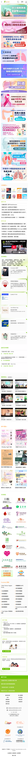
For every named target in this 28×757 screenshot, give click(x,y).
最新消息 (7, 703)
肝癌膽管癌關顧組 (20, 596)
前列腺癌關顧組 (5, 599)
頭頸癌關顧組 (19, 593)
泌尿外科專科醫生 (10, 263)
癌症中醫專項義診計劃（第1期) (8, 467)
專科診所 (4, 261)
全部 (3, 259)
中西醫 (14, 265)
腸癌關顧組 (4, 607)
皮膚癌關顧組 (5, 596)
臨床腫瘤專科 (13, 261)
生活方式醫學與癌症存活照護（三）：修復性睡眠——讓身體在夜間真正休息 (13, 358)
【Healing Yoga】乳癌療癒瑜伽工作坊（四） (11, 447)
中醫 (21, 259)
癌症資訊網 (7, 695)
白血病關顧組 (5, 591)
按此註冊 (7, 668)
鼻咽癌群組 (4, 601)
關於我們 (20, 699)
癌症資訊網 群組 (20, 611)
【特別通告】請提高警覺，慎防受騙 (9, 236)
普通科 (18, 265)
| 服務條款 (14, 753)
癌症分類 (4, 263)
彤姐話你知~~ (14, 334)
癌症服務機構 (19, 261)
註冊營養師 (11, 262)
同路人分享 (20, 262)
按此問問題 (7, 651)
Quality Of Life (14, 294)
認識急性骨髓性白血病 (20, 487)
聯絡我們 (20, 701)
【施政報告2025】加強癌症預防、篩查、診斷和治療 (13, 226)
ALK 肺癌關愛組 (5, 604)
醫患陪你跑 (13, 320)
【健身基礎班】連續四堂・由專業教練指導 (12, 628)
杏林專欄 (3, 256)
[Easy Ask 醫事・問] (19, 190)
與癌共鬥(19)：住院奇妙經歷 (8, 690)
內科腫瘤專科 (4, 262)
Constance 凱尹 (14, 268)
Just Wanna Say (14, 307)
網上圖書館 (20, 695)
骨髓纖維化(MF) (19, 585)
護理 (22, 265)
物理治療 (4, 265)
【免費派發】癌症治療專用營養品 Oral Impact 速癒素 (14, 229)
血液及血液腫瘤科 (9, 259)
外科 (8, 261)
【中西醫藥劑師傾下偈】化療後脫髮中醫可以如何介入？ (14, 212)
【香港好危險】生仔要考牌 (7, 687)
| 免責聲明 (18, 753)
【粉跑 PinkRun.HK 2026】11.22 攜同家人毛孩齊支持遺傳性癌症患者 (14, 624)
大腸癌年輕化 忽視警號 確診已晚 (9, 680)
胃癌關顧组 (4, 593)
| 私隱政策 (9, 753)
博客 (24, 259)
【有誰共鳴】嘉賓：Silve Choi (8, 364)
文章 (7, 697)
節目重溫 (20, 697)
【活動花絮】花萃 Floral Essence (9, 204)
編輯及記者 (16, 259)
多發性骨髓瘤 (19, 591)
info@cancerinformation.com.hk (14, 708)
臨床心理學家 (18, 263)
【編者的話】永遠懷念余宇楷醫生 (9, 207)
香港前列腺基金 (14, 281)
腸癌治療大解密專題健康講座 (8, 684)
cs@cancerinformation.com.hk (14, 710)
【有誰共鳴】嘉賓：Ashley (7, 214)
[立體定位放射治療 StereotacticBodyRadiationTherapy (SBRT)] (8, 190)
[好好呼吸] (14, 190)
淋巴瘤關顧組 (19, 588)
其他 (16, 262)
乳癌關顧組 (18, 601)
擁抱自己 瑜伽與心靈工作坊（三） (9, 487)
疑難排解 (7, 699)
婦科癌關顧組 (19, 599)
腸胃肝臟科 (9, 265)
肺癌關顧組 (18, 604)
